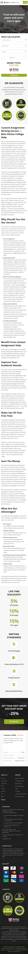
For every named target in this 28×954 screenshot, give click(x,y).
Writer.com (12, 2)
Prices (2, 786)
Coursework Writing (19, 781)
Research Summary (19, 778)
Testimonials (4, 783)
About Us (3, 778)
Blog (2, 796)
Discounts (3, 791)
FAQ (2, 794)
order (25, 2)
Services (3, 788)
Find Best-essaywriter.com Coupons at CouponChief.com (21, 794)
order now (14, 75)
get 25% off (14, 722)
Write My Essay (18, 783)
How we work (4, 781)
